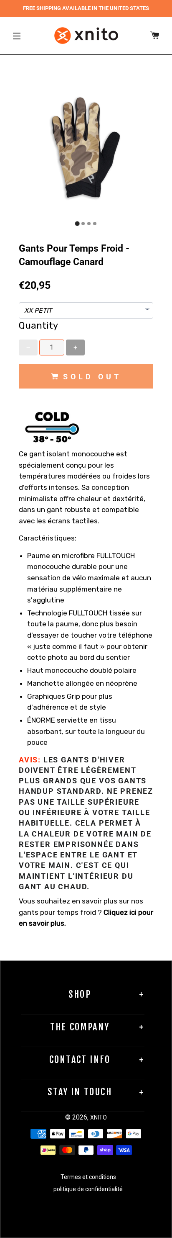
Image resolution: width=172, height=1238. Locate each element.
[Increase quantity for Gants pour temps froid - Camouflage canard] (75, 347)
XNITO (98, 1117)
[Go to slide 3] (89, 223)
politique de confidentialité (88, 1189)
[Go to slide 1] (77, 223)
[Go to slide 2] (83, 223)
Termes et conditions (88, 1177)
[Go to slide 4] (94, 223)
